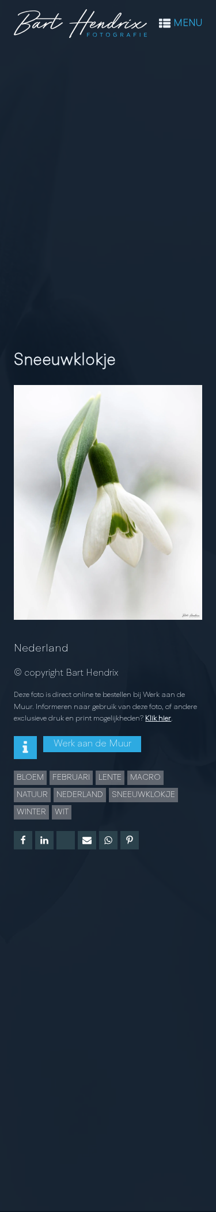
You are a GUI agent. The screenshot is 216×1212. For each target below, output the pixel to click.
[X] (65, 840)
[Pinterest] (129, 840)
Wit (62, 812)
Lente (110, 777)
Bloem (30, 777)
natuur (32, 795)
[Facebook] (23, 840)
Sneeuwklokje (143, 795)
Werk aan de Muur (92, 744)
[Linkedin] (44, 840)
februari (71, 777)
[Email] (87, 840)
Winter (31, 812)
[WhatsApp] (108, 840)
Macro (145, 777)
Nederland (41, 648)
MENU (187, 23)
